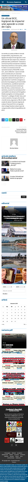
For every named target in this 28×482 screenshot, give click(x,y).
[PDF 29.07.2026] (14, 387)
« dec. (3, 324)
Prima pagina (7, 453)
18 (18, 315)
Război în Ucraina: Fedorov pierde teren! (17, 170)
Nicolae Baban (6, 29)
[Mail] (16, 445)
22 (7, 318)
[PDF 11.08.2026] (14, 356)
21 (3, 318)
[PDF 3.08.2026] (14, 371)
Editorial (5, 203)
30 (11, 321)
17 (15, 315)
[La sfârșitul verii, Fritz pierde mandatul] (14, 276)
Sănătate (6, 456)
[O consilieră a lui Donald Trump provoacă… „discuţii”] (5, 163)
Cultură (17, 456)
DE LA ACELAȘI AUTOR (9, 158)
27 (24, 318)
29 (7, 321)
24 (15, 318)
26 (21, 318)
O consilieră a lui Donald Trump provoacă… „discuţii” (17, 163)
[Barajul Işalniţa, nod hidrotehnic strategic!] (14, 260)
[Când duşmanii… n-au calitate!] (14, 229)
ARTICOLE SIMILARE (9, 156)
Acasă (3, 13)
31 (15, 321)
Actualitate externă (16, 13)
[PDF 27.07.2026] (14, 402)
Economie (16, 454)
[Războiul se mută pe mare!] (14, 245)
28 (3, 321)
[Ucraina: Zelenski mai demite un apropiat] (5, 178)
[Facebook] (12, 445)
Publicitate (18, 457)
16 (11, 315)
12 (21, 312)
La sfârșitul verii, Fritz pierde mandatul (14, 217)
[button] (26, 2)
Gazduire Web (23, 460)
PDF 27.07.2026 (7, 345)
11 (18, 312)
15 (7, 315)
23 (11, 318)
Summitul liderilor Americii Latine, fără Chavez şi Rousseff (20, 131)
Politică (11, 454)
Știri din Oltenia (10, 457)
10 (15, 312)
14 (3, 315)
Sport (21, 456)
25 (18, 318)
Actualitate (8, 13)
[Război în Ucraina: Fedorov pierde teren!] (5, 171)
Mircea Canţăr (9, 220)
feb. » (25, 324)
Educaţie (12, 456)
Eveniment (22, 454)
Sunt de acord (12, 481)
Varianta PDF (7, 330)
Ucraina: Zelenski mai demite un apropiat (16, 177)
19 (21, 315)
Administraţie (5, 454)
